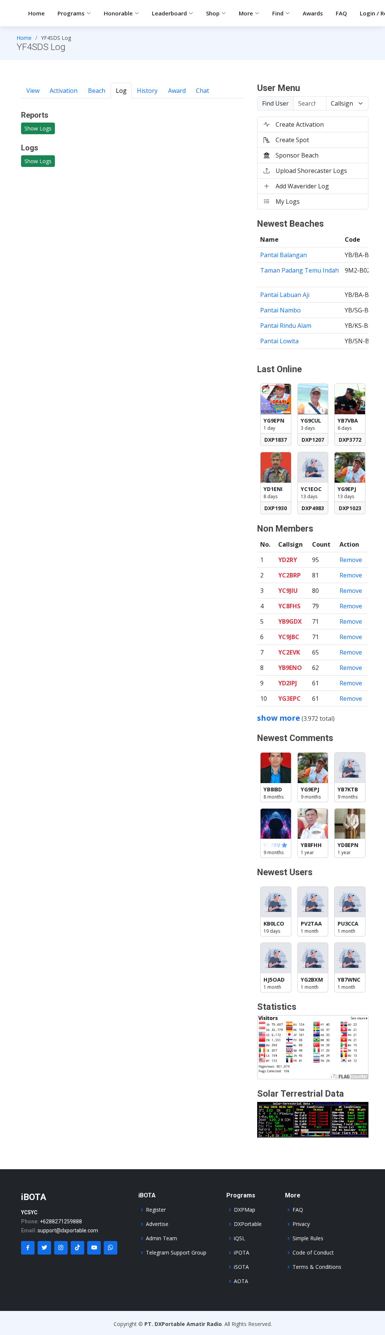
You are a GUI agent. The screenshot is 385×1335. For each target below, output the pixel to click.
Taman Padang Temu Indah (299, 270)
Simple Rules (308, 1238)
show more (278, 718)
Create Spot (292, 140)
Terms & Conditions (317, 1267)
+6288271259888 (61, 1221)
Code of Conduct (313, 1252)
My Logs (288, 201)
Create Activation (300, 124)
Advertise (157, 1224)
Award (177, 90)
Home (36, 13)
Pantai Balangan (283, 255)
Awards (313, 13)
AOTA (241, 1281)
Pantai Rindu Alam (285, 325)
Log (121, 90)
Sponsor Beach (297, 155)
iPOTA (241, 1252)
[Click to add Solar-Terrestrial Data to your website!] (312, 1119)
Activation (63, 90)
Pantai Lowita (279, 341)
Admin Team (161, 1238)
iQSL (239, 1238)
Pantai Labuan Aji (284, 295)
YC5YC (29, 1212)
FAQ (341, 13)
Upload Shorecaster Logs (311, 171)
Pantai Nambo (280, 310)
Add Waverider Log (302, 186)
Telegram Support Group (176, 1252)
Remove (351, 560)
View (32, 90)
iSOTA (241, 1267)
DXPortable (248, 1224)
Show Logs (38, 128)
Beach (96, 90)
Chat (202, 90)
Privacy (301, 1224)
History (147, 90)
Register (156, 1209)
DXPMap (244, 1209)
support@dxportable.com (68, 1230)
